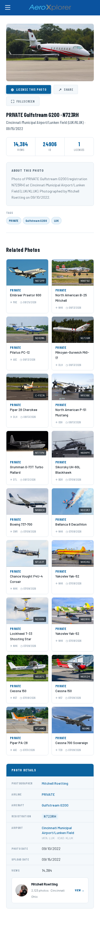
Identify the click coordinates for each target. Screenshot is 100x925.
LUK (56, 220)
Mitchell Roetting (55, 783)
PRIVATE (13, 220)
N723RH (50, 816)
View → (80, 890)
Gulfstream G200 (36, 220)
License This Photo (28, 89)
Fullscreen (23, 101)
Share (65, 89)
